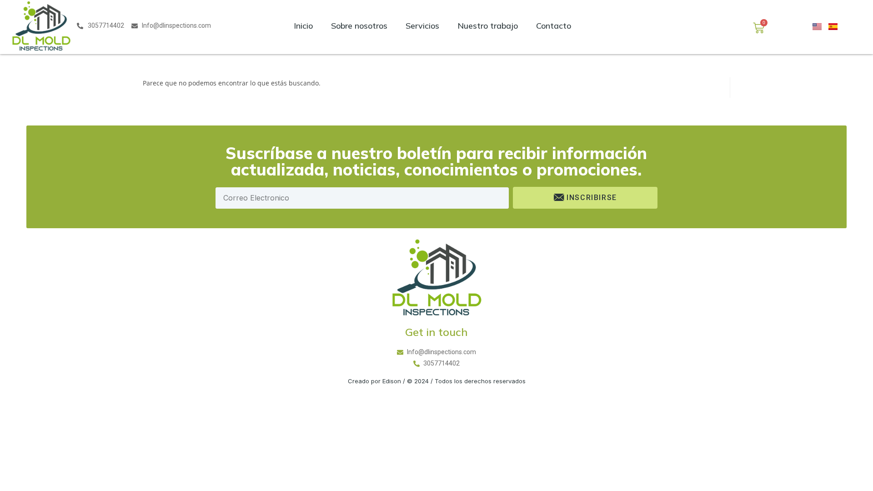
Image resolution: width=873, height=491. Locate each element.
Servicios (422, 25)
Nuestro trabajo (487, 25)
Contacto (553, 25)
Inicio (303, 25)
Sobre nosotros (359, 25)
